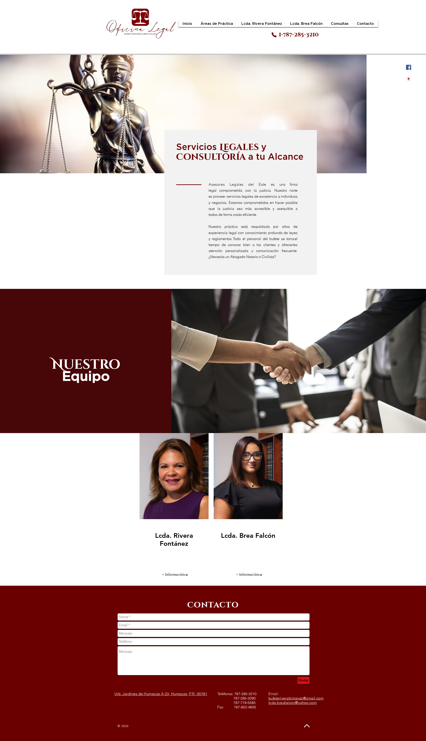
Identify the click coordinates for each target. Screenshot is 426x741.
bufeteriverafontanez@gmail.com (295, 698)
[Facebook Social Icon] (408, 67)
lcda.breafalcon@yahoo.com (292, 702)
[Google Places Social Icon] (408, 79)
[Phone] (274, 35)
